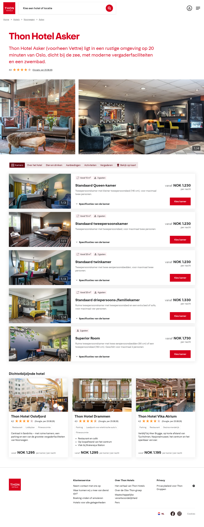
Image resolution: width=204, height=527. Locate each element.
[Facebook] (173, 513)
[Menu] (198, 8)
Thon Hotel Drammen (92, 416)
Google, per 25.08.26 (42, 70)
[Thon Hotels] (9, 8)
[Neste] (201, 117)
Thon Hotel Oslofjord (28, 416)
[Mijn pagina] (189, 8)
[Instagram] (179, 513)
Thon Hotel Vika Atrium (157, 416)
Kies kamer (180, 201)
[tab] (17, 165)
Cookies (191, 514)
